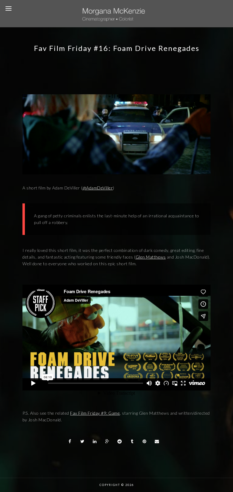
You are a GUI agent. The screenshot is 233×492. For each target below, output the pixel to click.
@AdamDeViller (98, 187)
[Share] (70, 441)
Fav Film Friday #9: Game (95, 413)
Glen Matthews (151, 256)
